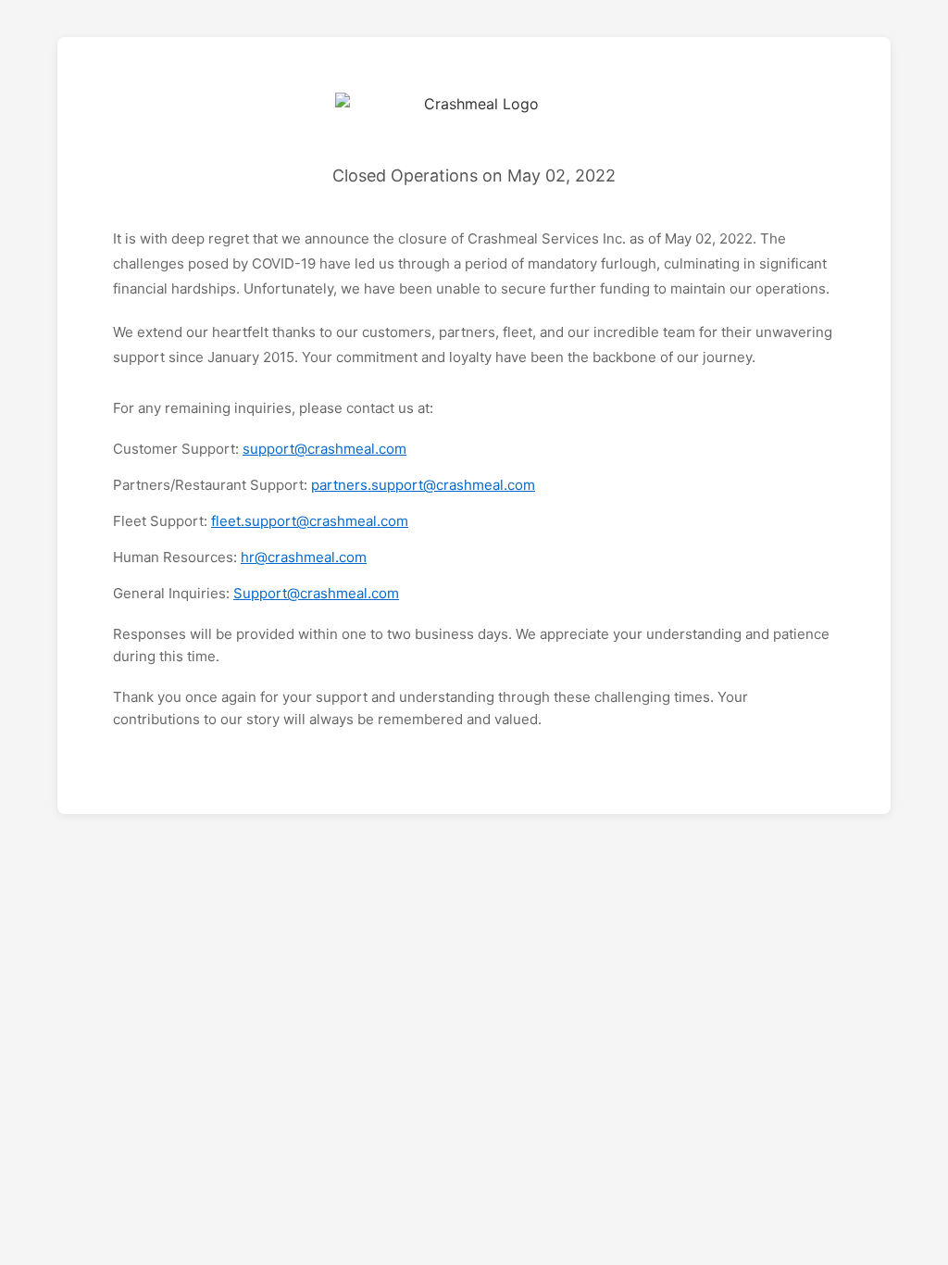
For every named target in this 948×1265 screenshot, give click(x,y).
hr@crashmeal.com (304, 557)
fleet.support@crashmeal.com (309, 521)
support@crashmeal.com (324, 448)
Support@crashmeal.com (316, 593)
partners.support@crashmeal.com (423, 485)
